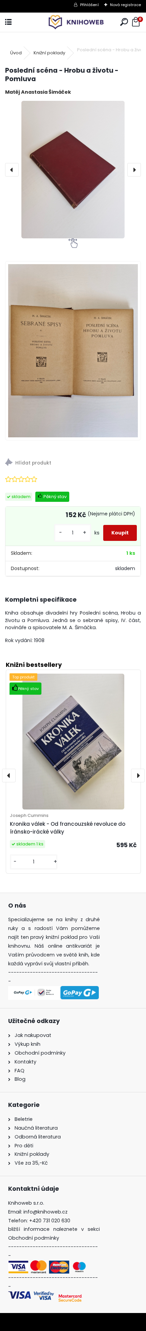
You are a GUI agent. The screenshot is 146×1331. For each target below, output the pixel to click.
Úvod (16, 53)
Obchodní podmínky (33, 1238)
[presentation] (12, 170)
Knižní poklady (49, 53)
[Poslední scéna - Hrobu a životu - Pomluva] (73, 169)
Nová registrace (125, 4)
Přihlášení (89, 4)
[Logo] (73, 22)
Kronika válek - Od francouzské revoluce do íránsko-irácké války (67, 827)
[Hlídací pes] (73, 463)
